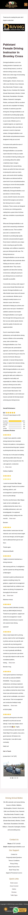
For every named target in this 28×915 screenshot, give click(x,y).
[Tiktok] (14, 834)
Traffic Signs (14, 895)
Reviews (14, 892)
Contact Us (14, 854)
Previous (5, 768)
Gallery (14, 889)
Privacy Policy (14, 863)
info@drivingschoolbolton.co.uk (16, 846)
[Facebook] (10, 834)
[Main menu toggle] (25, 4)
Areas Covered (14, 886)
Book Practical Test (14, 866)
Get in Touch (7, 751)
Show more (8, 467)
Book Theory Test (14, 869)
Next (22, 768)
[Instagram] (18, 834)
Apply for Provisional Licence (14, 873)
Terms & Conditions (14, 860)
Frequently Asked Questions (14, 857)
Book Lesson (14, 883)
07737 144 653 (16, 843)
